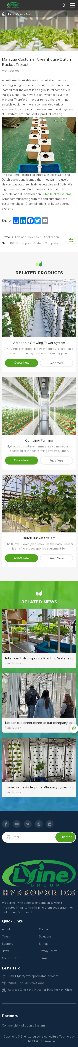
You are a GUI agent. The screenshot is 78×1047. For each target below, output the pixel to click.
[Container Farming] (39, 406)
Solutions (45, 936)
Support (7, 944)
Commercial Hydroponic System (23, 1025)
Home (10, 14)
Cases (19, 14)
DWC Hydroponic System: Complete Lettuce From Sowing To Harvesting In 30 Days (31, 243)
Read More (57, 363)
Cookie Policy (11, 958)
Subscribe (65, 837)
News (5, 951)
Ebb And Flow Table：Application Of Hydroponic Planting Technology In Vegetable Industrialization (31, 237)
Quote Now (21, 362)
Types (6, 936)
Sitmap (44, 944)
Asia (28, 14)
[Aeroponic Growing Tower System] (39, 308)
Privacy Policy (48, 951)
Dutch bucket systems (56, 194)
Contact (44, 929)
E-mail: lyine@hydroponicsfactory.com (33, 976)
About (6, 929)
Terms (43, 958)
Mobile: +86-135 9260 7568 (26, 983)
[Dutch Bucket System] (39, 503)
